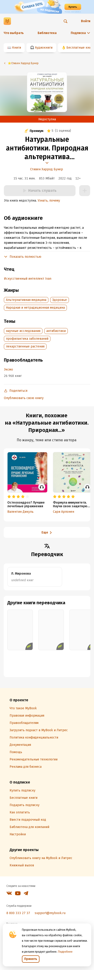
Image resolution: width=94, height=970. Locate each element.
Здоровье (59, 300)
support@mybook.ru (50, 913)
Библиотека (47, 33)
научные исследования (23, 331)
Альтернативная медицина (26, 300)
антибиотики (56, 331)
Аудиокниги (43, 48)
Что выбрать (14, 33)
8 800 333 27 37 (18, 913)
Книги (16, 48)
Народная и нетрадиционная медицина (35, 308)
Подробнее (65, 951)
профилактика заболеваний (27, 339)
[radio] (9, 496)
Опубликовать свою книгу (24, 398)
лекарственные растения (25, 346)
